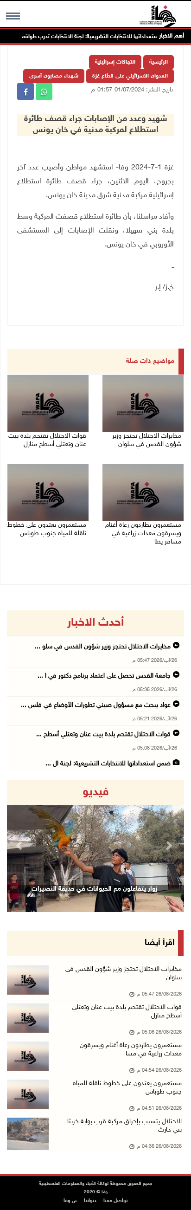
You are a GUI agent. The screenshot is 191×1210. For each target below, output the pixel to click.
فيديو (96, 792)
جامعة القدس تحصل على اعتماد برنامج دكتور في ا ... (104, 676)
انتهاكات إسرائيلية (115, 62)
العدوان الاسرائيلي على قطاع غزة (130, 76)
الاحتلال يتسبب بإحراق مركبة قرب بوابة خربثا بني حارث (124, 1126)
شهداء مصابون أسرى (53, 76)
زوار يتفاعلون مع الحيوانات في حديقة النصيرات (95, 889)
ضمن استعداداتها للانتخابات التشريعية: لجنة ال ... (108, 764)
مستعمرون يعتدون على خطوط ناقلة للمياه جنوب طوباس (46, 529)
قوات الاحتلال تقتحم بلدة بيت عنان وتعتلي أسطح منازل (47, 440)
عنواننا (90, 1201)
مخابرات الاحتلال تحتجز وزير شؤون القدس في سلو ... (103, 647)
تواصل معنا (115, 1201)
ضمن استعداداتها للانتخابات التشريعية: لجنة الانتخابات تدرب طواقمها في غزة (98, 36)
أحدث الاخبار (95, 623)
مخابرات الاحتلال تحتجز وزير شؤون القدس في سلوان (146, 440)
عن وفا (71, 1201)
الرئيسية (158, 62)
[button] (20, 846)
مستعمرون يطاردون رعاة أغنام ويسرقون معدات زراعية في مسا (131, 1050)
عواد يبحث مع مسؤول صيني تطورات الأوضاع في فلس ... (96, 705)
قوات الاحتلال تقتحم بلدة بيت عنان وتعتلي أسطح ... (103, 734)
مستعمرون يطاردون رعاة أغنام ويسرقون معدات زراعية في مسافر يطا (143, 533)
